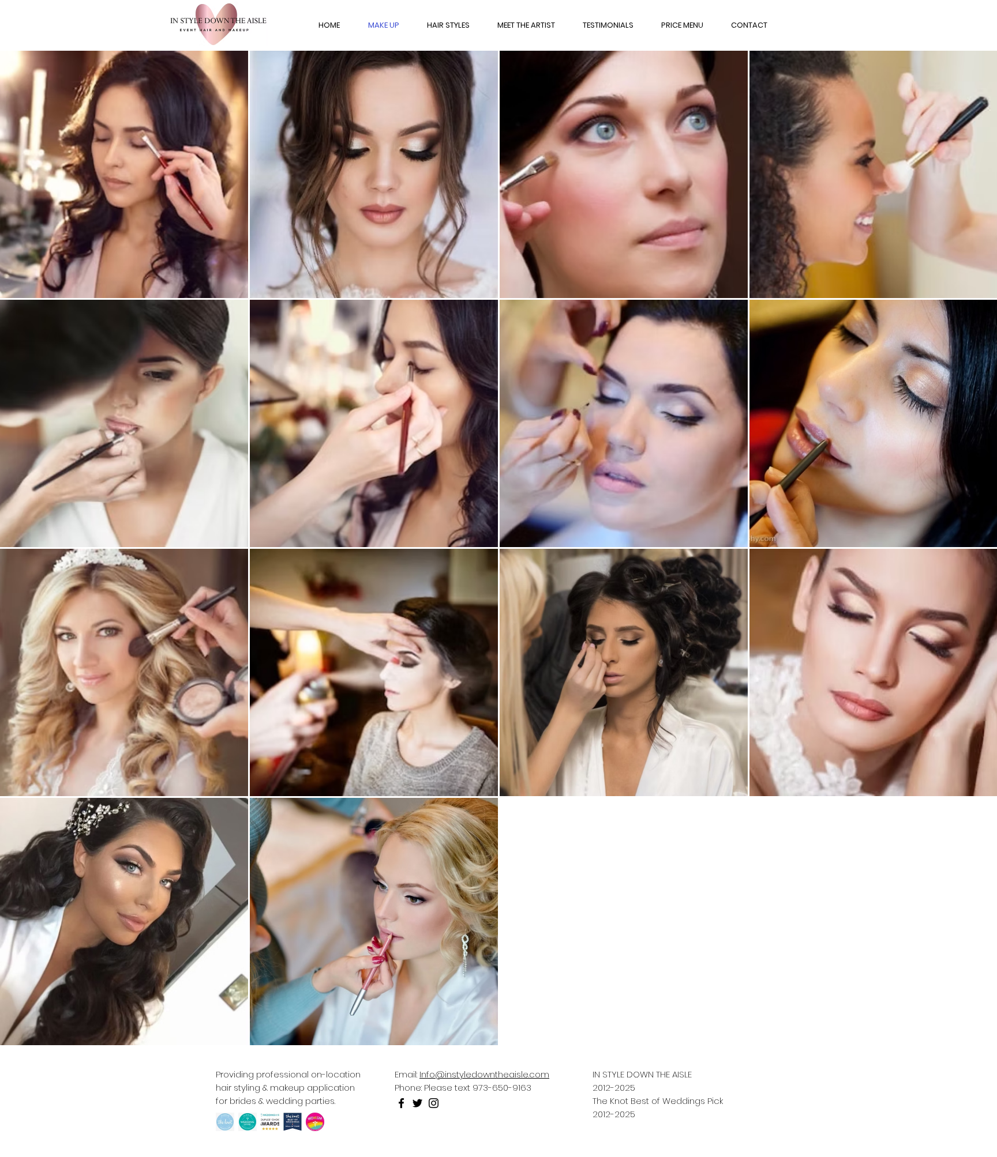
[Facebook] (401, 1103)
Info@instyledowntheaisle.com (484, 1074)
